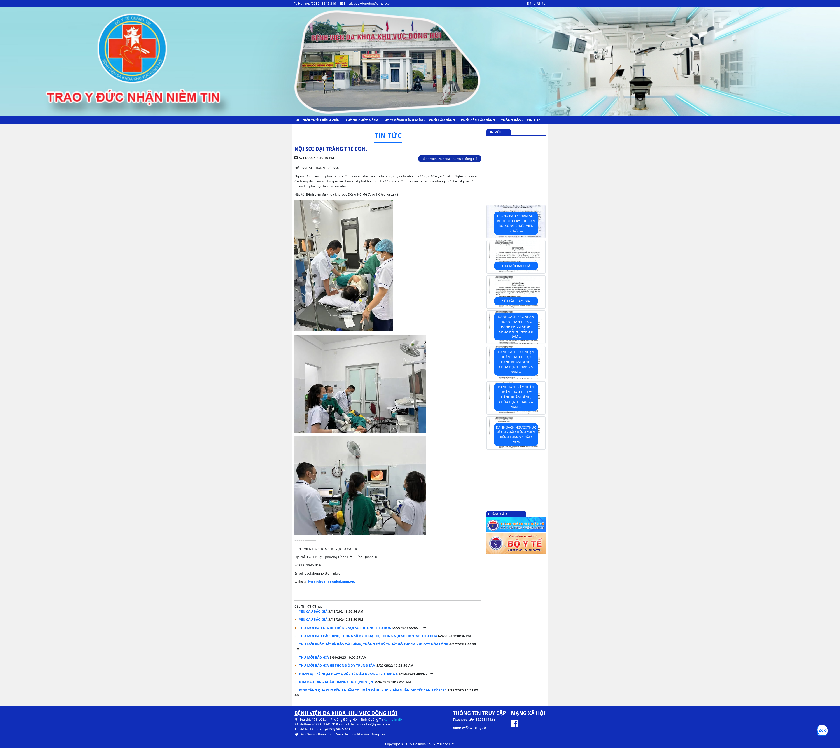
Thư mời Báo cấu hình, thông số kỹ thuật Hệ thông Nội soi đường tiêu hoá (368, 636)
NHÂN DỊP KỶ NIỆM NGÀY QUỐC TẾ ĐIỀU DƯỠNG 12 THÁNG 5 (348, 673)
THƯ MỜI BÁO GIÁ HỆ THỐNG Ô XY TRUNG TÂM (337, 665)
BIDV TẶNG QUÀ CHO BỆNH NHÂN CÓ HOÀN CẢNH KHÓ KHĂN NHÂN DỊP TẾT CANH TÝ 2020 (372, 690)
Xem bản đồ (393, 719)
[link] (331, 581)
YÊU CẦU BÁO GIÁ (313, 611)
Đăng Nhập (536, 3)
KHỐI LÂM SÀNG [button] (442, 120)
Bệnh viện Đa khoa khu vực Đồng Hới (450, 158)
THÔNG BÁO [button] (511, 120)
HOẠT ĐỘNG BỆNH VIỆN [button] (403, 120)
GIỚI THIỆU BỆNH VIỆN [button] (321, 120)
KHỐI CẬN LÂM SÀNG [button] (478, 120)
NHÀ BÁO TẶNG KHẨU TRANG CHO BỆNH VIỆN (336, 682)
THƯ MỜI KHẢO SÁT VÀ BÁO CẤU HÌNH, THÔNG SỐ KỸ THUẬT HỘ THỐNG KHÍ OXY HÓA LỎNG (373, 644)
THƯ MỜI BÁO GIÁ (314, 657)
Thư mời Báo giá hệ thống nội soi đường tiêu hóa (345, 627)
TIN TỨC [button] (534, 120)
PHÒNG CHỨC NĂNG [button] (362, 120)
